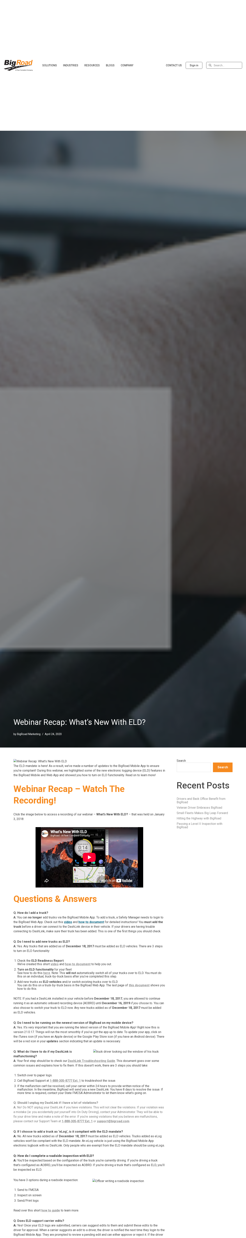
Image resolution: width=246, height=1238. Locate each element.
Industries (70, 65)
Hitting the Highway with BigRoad (199, 818)
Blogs (110, 65)
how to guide (50, 1210)
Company (127, 65)
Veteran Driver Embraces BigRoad (199, 807)
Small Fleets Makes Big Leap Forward (202, 813)
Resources (92, 65)
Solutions (49, 65)
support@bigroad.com (113, 1121)
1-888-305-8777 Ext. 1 (65, 1080)
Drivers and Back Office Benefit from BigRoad (201, 800)
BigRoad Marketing (29, 734)
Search (181, 761)
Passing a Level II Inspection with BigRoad (199, 825)
